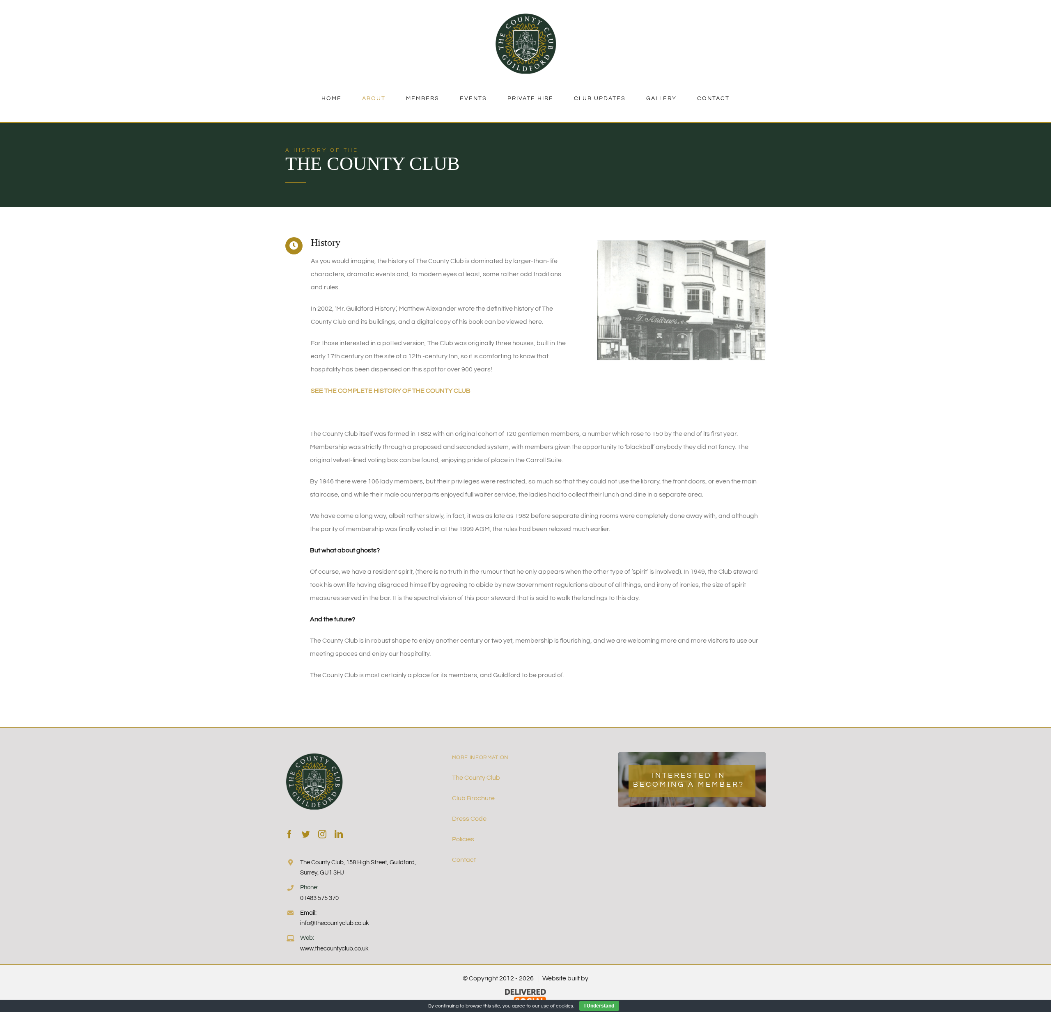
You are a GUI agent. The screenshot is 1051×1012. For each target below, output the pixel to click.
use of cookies (557, 1006)
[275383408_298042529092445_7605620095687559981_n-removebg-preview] (525, 15)
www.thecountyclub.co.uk (334, 949)
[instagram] (322, 834)
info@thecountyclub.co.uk (334, 923)
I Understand (599, 1006)
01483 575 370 (319, 898)
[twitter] (306, 834)
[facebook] (289, 834)
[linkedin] (339, 834)
